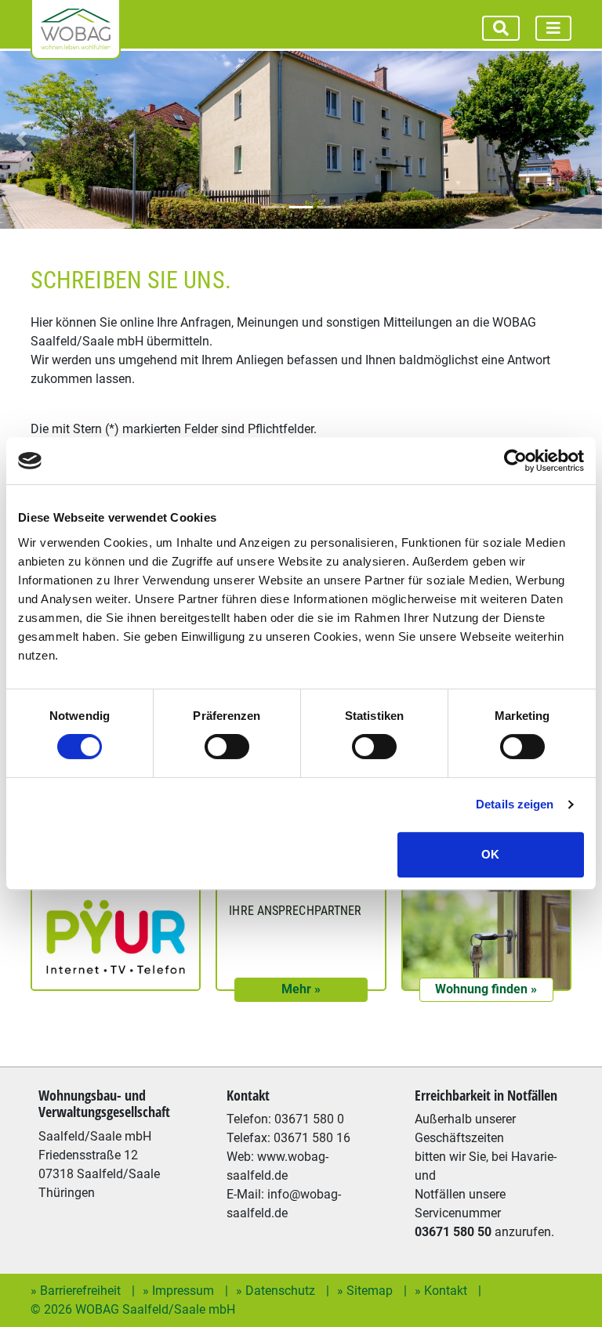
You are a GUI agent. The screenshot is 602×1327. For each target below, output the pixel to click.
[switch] (227, 746)
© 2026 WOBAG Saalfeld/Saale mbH (133, 1309)
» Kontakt (442, 1290)
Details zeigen (514, 804)
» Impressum (180, 1290)
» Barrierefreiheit (77, 1290)
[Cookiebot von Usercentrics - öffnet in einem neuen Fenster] (515, 460)
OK (490, 854)
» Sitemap (366, 1290)
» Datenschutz (277, 1290)
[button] (21, 139)
